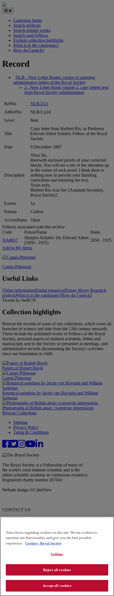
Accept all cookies (57, 586)
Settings (57, 554)
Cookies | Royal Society (43, 543)
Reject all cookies (57, 570)
